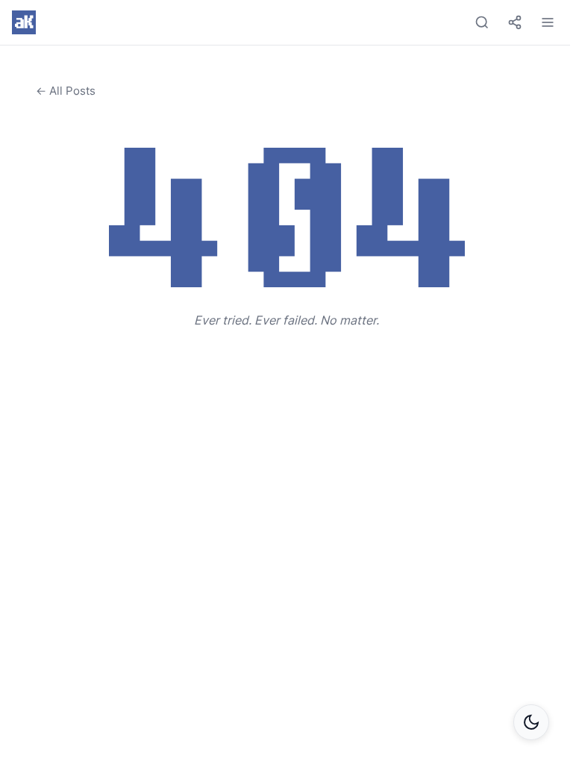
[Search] (482, 22)
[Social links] (514, 22)
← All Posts (66, 91)
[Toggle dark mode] (531, 722)
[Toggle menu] (547, 22)
